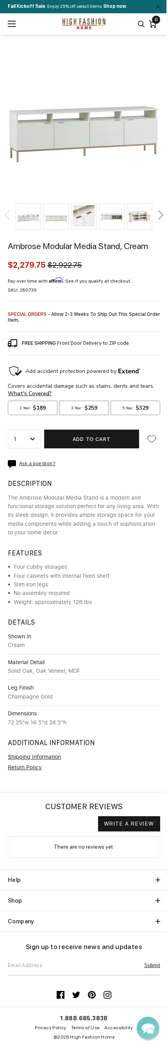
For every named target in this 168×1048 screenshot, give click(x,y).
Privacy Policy (50, 1027)
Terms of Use (85, 1027)
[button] (28, 216)
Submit (152, 965)
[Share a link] (13, 464)
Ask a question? (37, 463)
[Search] (141, 24)
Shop (15, 900)
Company (21, 921)
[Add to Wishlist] (151, 439)
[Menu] (12, 24)
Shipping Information (34, 757)
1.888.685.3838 (84, 1018)
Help (14, 879)
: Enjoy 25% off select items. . (67, 6)
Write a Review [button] (129, 823)
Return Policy (25, 767)
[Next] (160, 215)
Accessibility (118, 1027)
